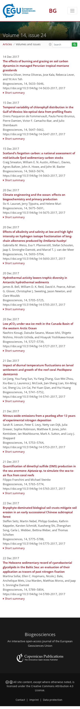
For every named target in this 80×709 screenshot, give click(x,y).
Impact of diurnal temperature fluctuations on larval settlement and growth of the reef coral (38, 369)
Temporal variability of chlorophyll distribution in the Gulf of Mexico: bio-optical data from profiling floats (38, 109)
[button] (50, 44)
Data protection (52, 700)
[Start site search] (74, 44)
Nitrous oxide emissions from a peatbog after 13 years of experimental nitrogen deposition (39, 418)
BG (53, 10)
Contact (20, 700)
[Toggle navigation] (72, 10)
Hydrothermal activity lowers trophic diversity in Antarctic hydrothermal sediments (35, 280)
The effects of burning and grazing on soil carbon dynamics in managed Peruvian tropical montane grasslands (36, 65)
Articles (7, 44)
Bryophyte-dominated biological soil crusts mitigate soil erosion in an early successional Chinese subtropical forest (40, 512)
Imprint (34, 700)
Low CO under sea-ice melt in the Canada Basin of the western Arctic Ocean (38, 326)
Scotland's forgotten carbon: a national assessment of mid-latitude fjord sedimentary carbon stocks (39, 155)
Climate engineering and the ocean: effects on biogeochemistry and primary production (34, 197)
